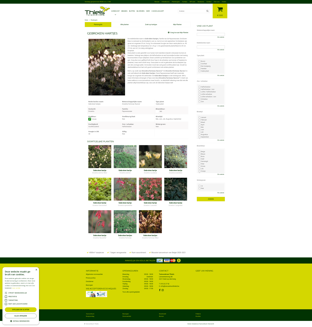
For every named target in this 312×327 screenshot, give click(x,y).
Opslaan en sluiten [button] (20, 310)
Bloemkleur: (201, 146)
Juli (202, 132)
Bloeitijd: (200, 112)
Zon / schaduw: (202, 81)
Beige (203, 151)
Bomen (161, 316)
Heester (203, 68)
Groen (203, 166)
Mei (202, 127)
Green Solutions (192, 324)
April (202, 125)
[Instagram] (163, 290)
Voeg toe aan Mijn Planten (179, 32)
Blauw (203, 154)
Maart (203, 122)
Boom (203, 61)
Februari (204, 120)
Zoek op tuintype (151, 24)
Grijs (202, 164)
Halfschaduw (205, 87)
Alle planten (124, 24)
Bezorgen (89, 285)
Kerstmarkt (162, 314)
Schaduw (204, 99)
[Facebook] (160, 290)
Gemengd (204, 161)
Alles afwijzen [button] (20, 316)
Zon (202, 101)
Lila (202, 169)
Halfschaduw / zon (207, 89)
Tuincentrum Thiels (166, 274)
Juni (202, 129)
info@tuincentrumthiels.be (170, 286)
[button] (21, 321)
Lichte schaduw (206, 94)
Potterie (198, 314)
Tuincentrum (90, 314)
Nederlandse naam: (203, 43)
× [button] (36, 270)
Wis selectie (220, 37)
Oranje (203, 171)
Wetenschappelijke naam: (206, 30)
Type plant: (201, 55)
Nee (202, 188)
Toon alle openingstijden (131, 292)
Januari (203, 117)
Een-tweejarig (205, 66)
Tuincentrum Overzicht (206, 324)
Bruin (203, 156)
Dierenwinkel (126, 316)
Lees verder (16, 288)
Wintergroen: (201, 180)
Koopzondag (90, 316)
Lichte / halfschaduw (208, 92)
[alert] (20, 296)
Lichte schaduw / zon (208, 97)
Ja (202, 186)
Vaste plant (205, 71)
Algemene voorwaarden (94, 274)
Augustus (204, 134)
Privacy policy (90, 278)
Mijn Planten (177, 24)
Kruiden (198, 316)
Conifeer (204, 64)
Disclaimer (89, 281)
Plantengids (98, 24)
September (205, 137)
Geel (202, 159)
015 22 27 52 (165, 284)
